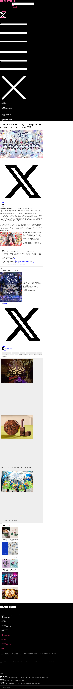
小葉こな (20, 354)
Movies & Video (5, 629)
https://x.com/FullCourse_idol (18, 264)
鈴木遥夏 (40, 354)
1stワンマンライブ (16, 352)
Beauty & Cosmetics (6, 617)
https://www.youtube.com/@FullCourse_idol (25, 260)
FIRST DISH (28, 352)
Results (14, 7)
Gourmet (4, 625)
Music (3, 630)
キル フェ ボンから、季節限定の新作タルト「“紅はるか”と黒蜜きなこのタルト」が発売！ (10, 600)
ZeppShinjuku (39, 352)
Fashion (3, 620)
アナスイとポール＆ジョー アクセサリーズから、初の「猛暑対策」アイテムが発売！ (10, 570)
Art (3, 616)
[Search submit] (13, 5)
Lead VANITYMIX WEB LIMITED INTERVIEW (10, 586)
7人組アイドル (22, 352)
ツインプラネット (5, 354)
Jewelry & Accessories (6, 626)
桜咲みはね (25, 354)
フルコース (11, 354)
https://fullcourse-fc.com (17, 258)
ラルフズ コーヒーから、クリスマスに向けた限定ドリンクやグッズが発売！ (10, 540)
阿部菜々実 (4, 356)
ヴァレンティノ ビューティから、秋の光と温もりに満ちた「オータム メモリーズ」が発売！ (16, 467)
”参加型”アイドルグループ (7, 352)
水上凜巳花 (31, 354)
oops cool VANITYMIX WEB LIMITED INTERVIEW (9, 520)
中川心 (16, 354)
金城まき (35, 354)
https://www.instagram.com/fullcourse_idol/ (25, 262)
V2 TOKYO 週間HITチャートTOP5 (6, 411)
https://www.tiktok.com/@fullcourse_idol (22, 261)
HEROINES (33, 352)
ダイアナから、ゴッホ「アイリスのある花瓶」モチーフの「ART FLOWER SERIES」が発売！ (10, 557)
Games (3, 622)
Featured (4, 621)
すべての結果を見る (16, 9)
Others (3, 631)
